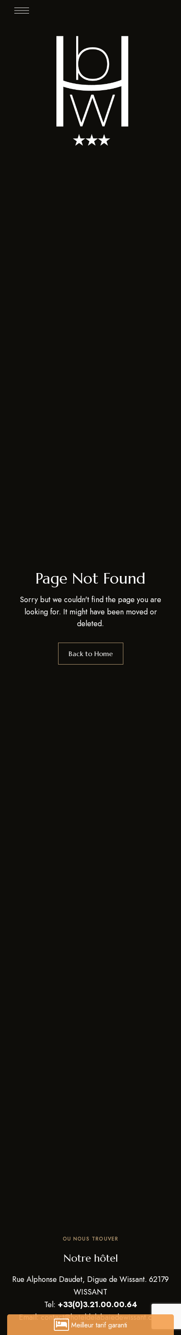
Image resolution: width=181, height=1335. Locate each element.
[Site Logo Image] (90, 89)
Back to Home (91, 653)
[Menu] (21, 10)
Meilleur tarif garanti (99, 1325)
